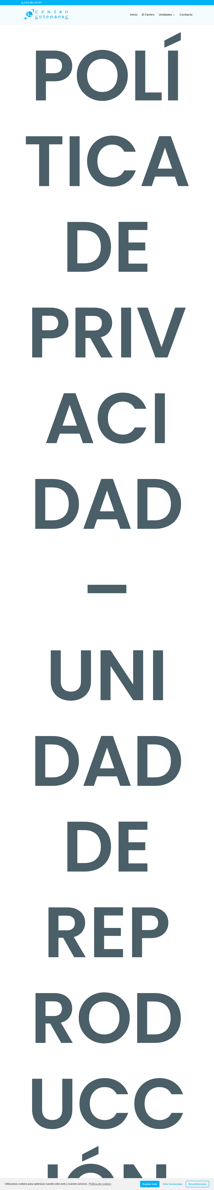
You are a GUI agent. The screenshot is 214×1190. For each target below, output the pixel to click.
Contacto (186, 15)
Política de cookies (100, 1183)
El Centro (148, 15)
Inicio (133, 15)
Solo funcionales (172, 1184)
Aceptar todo (149, 1184)
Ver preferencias (197, 1184)
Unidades (165, 15)
